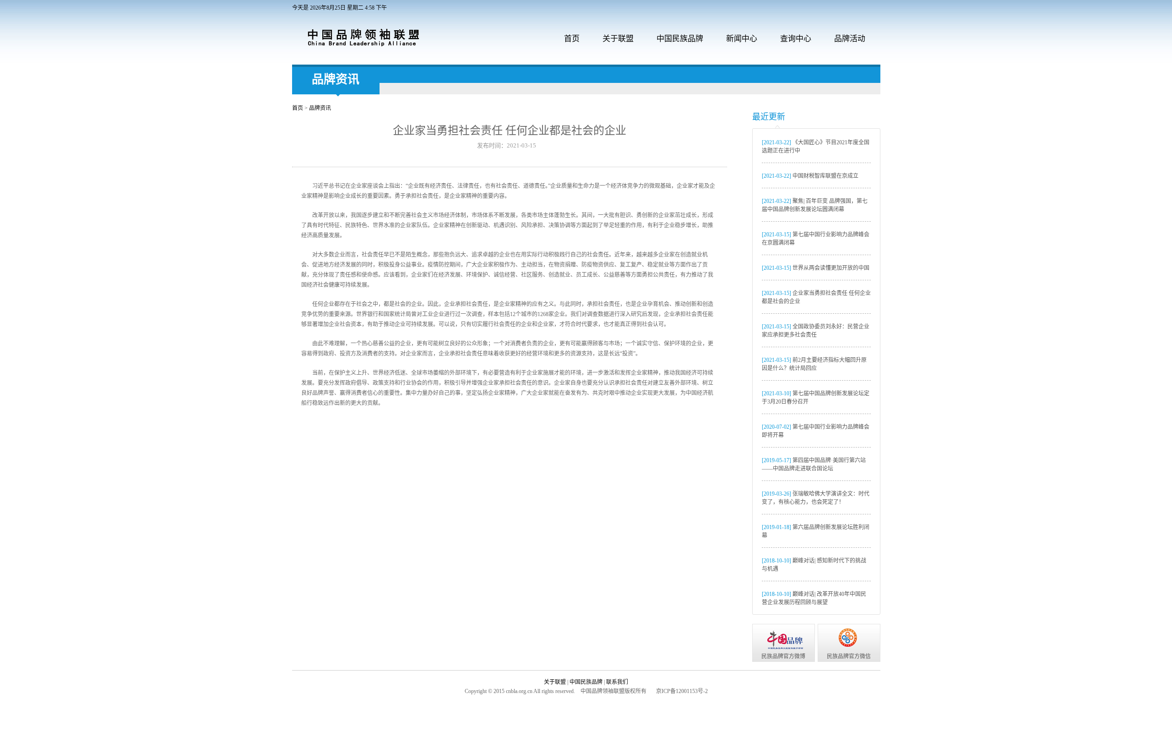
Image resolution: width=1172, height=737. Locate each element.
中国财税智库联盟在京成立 (810, 176)
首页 (572, 38)
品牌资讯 (335, 79)
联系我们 (617, 682)
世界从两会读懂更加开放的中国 (815, 268)
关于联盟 (555, 682)
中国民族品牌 (587, 682)
